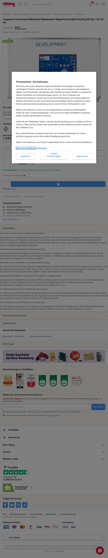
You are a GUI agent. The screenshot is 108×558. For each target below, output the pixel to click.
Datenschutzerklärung (26, 148)
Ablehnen (25, 156)
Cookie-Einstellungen (54, 155)
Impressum (42, 148)
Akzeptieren (82, 156)
